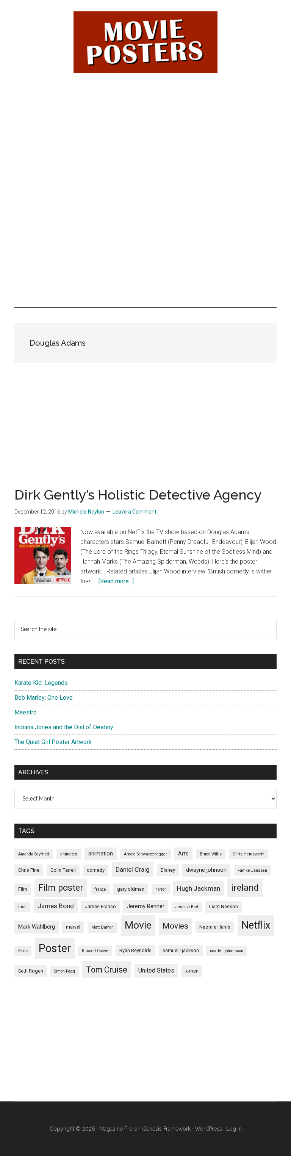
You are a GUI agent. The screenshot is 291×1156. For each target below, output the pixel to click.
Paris (23, 950)
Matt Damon (102, 927)
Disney (168, 870)
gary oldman (130, 889)
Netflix (255, 925)
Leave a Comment (134, 512)
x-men (192, 971)
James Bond (56, 906)
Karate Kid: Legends (41, 682)
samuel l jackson (181, 950)
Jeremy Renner (145, 906)
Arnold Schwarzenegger (145, 854)
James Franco (100, 906)
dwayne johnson (206, 869)
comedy (96, 870)
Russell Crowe (95, 950)
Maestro (25, 712)
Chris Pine (28, 870)
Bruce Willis (211, 854)
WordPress (208, 1129)
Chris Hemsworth (248, 854)
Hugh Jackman (198, 888)
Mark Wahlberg (36, 926)
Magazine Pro (116, 1129)
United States (156, 970)
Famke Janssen (252, 870)
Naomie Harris (214, 927)
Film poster (60, 887)
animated (68, 854)
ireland (245, 887)
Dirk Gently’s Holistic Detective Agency (138, 495)
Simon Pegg (64, 971)
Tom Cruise (106, 969)
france (100, 889)
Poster (55, 948)
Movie (138, 925)
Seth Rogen (30, 971)
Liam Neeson (223, 906)
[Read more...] (116, 581)
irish (22, 906)
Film (22, 889)
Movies (175, 925)
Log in (234, 1129)
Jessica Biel (186, 906)
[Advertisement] (146, 137)
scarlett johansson (226, 950)
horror (160, 889)
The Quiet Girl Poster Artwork (53, 742)
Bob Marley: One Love (43, 697)
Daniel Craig (133, 869)
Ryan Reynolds (135, 950)
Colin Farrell (63, 870)
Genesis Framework (166, 1129)
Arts (183, 853)
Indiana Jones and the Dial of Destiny (63, 727)
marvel (73, 927)
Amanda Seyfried (33, 854)
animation (100, 853)
